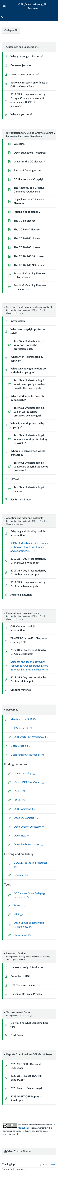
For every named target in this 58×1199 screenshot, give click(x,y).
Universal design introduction (27, 967)
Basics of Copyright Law (27, 170)
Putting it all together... (27, 212)
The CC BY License (25, 220)
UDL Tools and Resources (24, 985)
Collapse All (11, 30)
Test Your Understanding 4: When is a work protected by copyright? (30, 439)
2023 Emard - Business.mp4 (26, 1088)
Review (14, 479)
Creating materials (20, 690)
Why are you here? (21, 114)
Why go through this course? (26, 56)
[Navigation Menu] (3, 17)
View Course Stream (19, 1151)
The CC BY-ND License (27, 238)
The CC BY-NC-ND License (29, 265)
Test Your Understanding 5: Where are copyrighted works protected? (31, 467)
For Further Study (20, 499)
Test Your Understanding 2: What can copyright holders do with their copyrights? (29, 384)
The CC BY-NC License (27, 247)
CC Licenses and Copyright (29, 179)
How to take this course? (24, 74)
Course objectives (20, 65)
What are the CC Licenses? (29, 161)
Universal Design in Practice (26, 994)
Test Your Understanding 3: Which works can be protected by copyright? (29, 412)
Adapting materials (21, 594)
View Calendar (49, 1165)
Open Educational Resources (30, 152)
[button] (33, 6)
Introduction (17, 321)
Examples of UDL (20, 976)
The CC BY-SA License (27, 229)
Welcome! (19, 144)
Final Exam (16, 1035)
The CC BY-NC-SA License (29, 256)
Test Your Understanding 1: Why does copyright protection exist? (29, 345)
